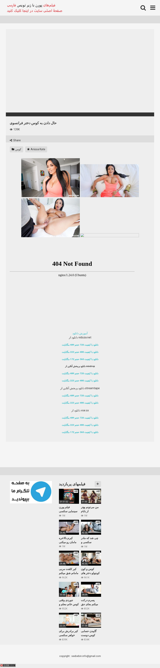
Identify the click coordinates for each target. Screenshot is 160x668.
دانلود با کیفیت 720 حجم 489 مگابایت (80, 344)
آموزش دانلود (80, 333)
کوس (18, 149)
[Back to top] (147, 656)
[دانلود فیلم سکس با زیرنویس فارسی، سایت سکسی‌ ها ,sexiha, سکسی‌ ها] (35, 8)
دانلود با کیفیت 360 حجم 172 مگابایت (80, 359)
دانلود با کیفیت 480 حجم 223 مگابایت (80, 352)
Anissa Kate (37, 149)
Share (17, 140)
